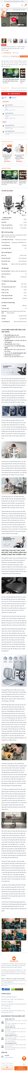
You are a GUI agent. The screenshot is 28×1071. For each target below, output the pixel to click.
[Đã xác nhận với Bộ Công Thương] (5, 989)
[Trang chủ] (2, 9)
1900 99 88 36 (9, 1057)
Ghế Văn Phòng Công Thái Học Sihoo (7, 9)
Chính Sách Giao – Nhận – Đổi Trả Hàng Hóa (12, 999)
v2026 (20, 1064)
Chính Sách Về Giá (6, 1008)
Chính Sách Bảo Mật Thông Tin (9, 997)
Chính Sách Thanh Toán (7, 1001)
